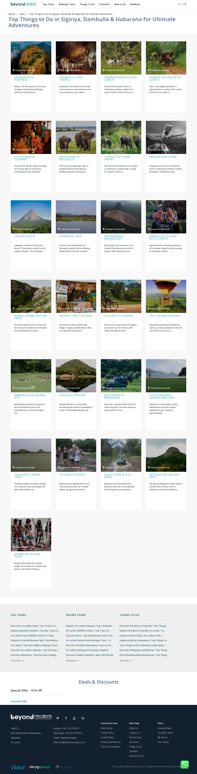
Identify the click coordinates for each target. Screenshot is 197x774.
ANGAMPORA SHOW (163, 157)
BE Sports (163, 737)
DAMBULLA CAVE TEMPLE (70, 78)
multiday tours (67, 4)
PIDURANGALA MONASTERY (114, 237)
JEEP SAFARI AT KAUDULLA (69, 158)
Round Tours (135, 737)
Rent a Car (120, 4)
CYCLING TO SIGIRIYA (118, 315)
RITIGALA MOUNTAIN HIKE (164, 476)
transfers (104, 4)
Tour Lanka (163, 742)
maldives (135, 4)
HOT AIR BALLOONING (164, 315)
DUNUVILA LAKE (70, 236)
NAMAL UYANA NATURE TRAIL (30, 317)
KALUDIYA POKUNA (72, 395)
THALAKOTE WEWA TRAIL (27, 476)
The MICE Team (165, 732)
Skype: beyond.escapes (65, 737)
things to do (87, 4)
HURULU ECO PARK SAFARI (117, 158)
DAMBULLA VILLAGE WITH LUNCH (163, 237)
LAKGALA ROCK (24, 236)
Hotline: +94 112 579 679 (66, 728)
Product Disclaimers (111, 742)
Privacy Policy (107, 732)
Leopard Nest (164, 728)
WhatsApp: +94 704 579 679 (68, 733)
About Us (134, 728)
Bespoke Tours (136, 755)
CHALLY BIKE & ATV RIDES (117, 476)
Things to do (135, 746)
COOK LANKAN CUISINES (24, 158)
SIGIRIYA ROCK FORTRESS (24, 78)
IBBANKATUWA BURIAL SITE (30, 396)
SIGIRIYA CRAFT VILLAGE (75, 315)
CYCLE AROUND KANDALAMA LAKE (162, 396)
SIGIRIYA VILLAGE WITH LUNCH (165, 78)
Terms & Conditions (111, 746)
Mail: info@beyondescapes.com (69, 742)
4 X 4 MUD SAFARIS (72, 474)
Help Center (107, 728)
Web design (170, 766)
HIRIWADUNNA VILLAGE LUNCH (120, 78)
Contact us (134, 732)
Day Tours (48, 4)
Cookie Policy (107, 737)
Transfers (133, 751)
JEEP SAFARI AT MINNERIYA (114, 396)
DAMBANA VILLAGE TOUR (27, 555)
